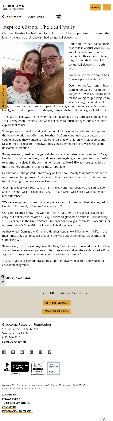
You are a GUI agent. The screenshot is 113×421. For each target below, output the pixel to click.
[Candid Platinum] (53, 368)
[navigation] (56, 403)
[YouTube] (22, 352)
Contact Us (9, 407)
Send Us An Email (14, 341)
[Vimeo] (13, 352)
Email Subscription (56, 311)
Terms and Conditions (16, 402)
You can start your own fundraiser (23, 261)
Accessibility (10, 394)
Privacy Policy (11, 398)
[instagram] (40, 352)
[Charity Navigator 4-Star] (37, 368)
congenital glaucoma (82, 64)
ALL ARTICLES (13, 16)
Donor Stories (37, 16)
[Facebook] (4, 352)
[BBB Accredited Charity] (15, 368)
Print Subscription (56, 302)
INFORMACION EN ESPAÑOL (17, 411)
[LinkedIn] (31, 352)
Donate (95, 7)
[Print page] (58, 16)
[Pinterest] (49, 352)
